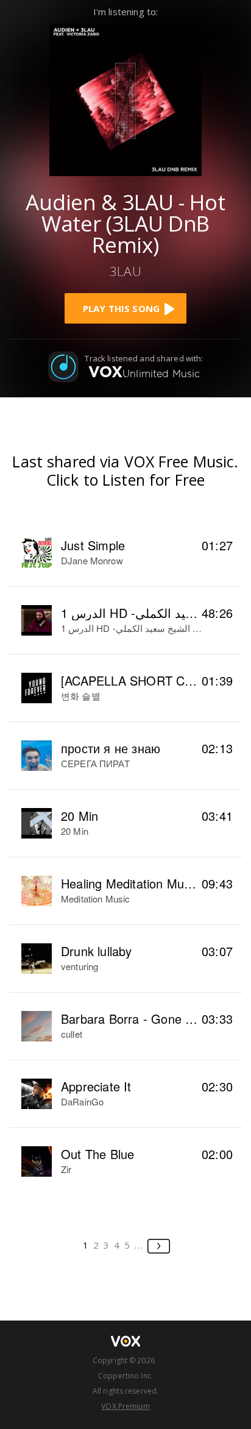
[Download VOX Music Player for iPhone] (125, 98)
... (139, 1245)
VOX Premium (125, 1406)
